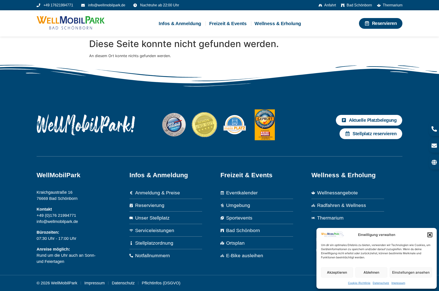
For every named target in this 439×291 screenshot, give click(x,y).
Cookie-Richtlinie (359, 283)
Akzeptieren (337, 272)
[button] (430, 235)
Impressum (398, 283)
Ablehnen (371, 272)
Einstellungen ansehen (411, 272)
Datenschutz (381, 283)
